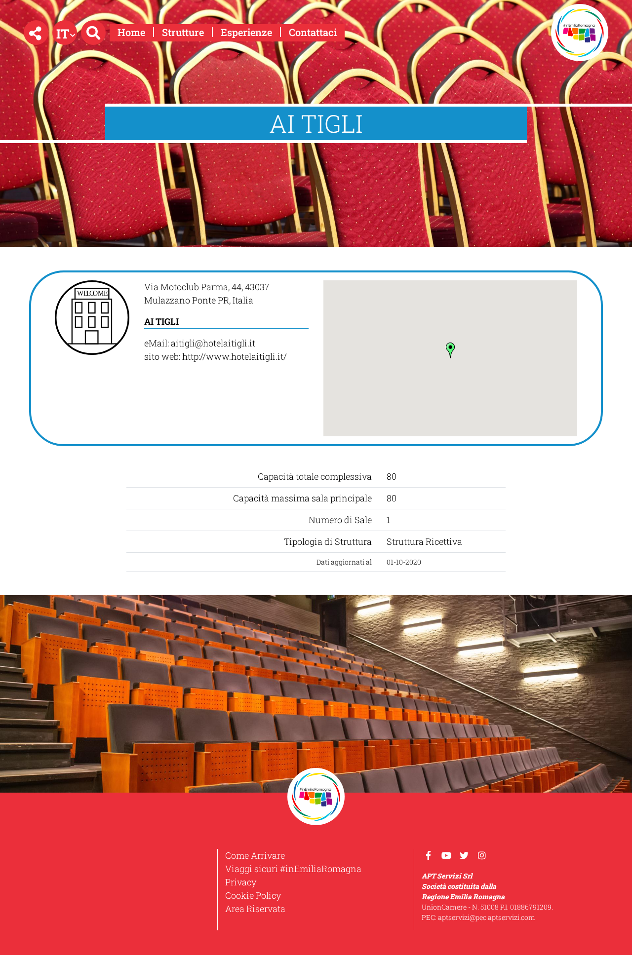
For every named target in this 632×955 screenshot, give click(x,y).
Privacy (240, 882)
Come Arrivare (255, 855)
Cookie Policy (253, 895)
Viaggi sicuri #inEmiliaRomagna (293, 869)
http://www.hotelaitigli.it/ (234, 356)
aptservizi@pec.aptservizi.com (486, 917)
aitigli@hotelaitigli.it (213, 343)
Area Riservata (255, 909)
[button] (36, 32)
